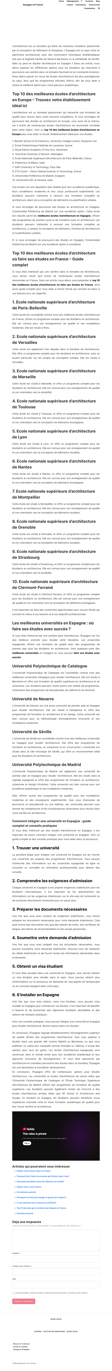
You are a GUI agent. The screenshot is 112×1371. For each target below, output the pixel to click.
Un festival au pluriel (26, 1192)
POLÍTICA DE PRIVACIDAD (54, 1331)
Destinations (89, 8)
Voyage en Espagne (21, 1349)
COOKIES (38, 1331)
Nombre (16, 1253)
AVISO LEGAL (56, 1319)
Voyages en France (33, 5)
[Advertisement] (56, 26)
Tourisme (89, 1)
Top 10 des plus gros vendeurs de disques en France (41, 1208)
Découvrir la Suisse (21, 1344)
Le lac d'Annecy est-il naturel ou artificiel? (36, 1203)
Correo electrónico (22, 1266)
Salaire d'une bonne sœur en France (34, 1171)
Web (14, 1279)
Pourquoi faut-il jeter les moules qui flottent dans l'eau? (43, 1176)
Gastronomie (94, 5)
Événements (81, 5)
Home (61, 1)
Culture (70, 5)
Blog (98, 1)
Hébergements (73, 1)
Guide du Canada (20, 1347)
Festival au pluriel (25, 1213)
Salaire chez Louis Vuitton (29, 1187)
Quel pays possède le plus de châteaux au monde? (40, 1181)
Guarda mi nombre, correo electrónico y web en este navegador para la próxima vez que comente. (51, 1293)
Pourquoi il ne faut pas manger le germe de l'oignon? (41, 1197)
